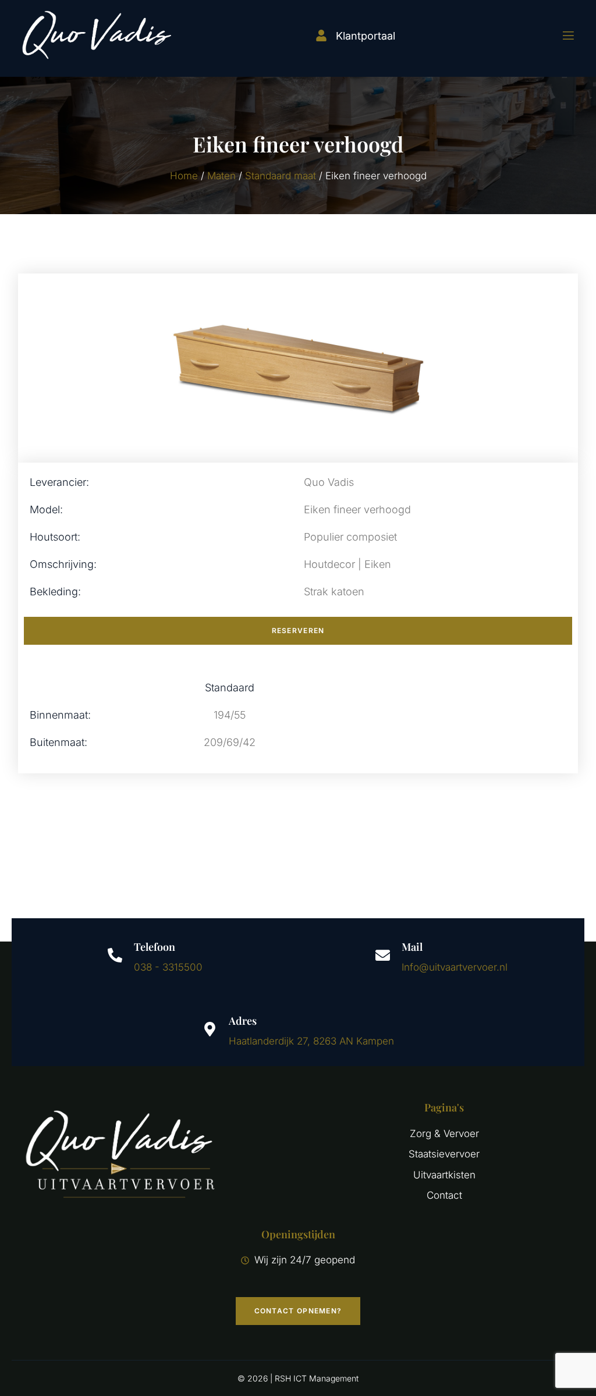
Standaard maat (280, 176)
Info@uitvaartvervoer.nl (455, 967)
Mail (412, 947)
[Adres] (210, 1029)
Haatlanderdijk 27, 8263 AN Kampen (311, 1041)
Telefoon (154, 947)
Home (184, 176)
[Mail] (382, 955)
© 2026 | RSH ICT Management (298, 1378)
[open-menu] (561, 36)
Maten (221, 176)
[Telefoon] (115, 955)
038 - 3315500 (168, 967)
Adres (243, 1021)
